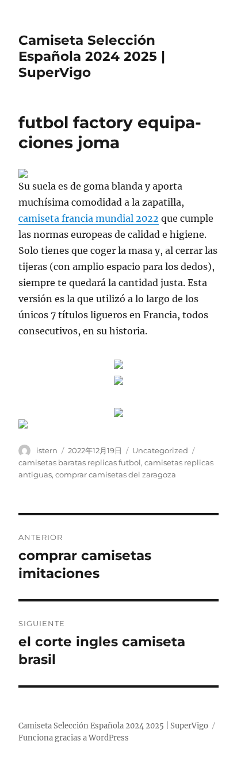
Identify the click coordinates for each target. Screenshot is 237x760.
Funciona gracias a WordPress (73, 738)
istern (47, 450)
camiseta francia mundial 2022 (88, 218)
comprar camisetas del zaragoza (115, 474)
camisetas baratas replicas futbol (79, 462)
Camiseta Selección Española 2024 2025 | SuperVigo (91, 56)
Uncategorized (160, 450)
